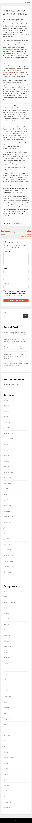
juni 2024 (6, 494)
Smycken (6, 763)
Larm (5, 702)
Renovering (7, 730)
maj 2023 (6, 533)
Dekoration (7, 619)
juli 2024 (6, 489)
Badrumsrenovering (9, 602)
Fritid (5, 674)
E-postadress (7, 276)
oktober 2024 (7, 478)
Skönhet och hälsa (9, 757)
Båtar (5, 608)
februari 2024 (7, 505)
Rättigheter (7, 719)
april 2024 (6, 500)
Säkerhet (6, 741)
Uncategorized (14, 223)
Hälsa (5, 685)
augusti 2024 (7, 483)
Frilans (5, 669)
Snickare (6, 769)
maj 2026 (6, 411)
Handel (6, 691)
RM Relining (7, 735)
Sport (5, 780)
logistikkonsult (23, 175)
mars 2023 (7, 544)
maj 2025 (6, 461)
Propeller (6, 713)
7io (16, 820)
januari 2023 (7, 550)
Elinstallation (7, 646)
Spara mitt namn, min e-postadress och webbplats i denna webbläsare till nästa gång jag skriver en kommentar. (15, 293)
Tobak (5, 791)
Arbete (6, 596)
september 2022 (8, 566)
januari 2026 (7, 428)
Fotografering (8, 663)
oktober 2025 (7, 444)
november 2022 (8, 561)
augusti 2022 (7, 572)
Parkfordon (7, 708)
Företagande (7, 658)
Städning (6, 785)
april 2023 (6, 539)
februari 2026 (7, 422)
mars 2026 (7, 417)
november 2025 (8, 439)
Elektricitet (7, 635)
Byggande (6, 613)
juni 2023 (6, 528)
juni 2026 (6, 405)
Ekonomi (6, 624)
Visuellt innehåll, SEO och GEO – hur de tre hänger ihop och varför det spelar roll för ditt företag (16, 356)
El (4, 630)
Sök (5, 312)
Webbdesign (7, 807)
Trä (4, 796)
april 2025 (6, 467)
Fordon (6, 652)
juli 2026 (6, 400)
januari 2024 (7, 511)
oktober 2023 (7, 522)
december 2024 (8, 472)
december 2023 (8, 516)
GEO (5, 680)
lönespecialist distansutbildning (12, 49)
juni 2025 (6, 455)
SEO (5, 746)
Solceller (6, 774)
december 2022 (8, 555)
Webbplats (6, 283)
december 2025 (8, 433)
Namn (5, 268)
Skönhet (6, 752)
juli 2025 (6, 450)
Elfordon (6, 641)
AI (4, 591)
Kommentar (7, 251)
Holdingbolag (7, 696)
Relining (6, 724)
